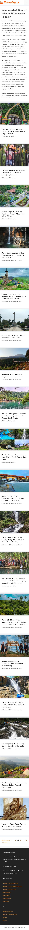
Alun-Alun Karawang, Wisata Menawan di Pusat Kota (13, 336)
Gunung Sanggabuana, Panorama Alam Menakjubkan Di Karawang (14, 663)
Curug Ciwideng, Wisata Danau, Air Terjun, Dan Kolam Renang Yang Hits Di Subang (14, 622)
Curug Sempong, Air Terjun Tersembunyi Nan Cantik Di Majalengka (13, 255)
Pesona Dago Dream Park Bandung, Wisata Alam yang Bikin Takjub (13, 213)
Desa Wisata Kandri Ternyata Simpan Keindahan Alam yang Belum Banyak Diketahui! (14, 580)
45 (21, 840)
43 (16, 840)
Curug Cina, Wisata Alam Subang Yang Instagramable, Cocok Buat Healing (13, 539)
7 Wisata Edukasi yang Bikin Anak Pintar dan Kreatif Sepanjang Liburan (13, 172)
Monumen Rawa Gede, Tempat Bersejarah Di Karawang (14, 825)
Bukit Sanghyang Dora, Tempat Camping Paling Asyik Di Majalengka (14, 785)
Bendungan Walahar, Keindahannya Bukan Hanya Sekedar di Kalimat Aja (13, 498)
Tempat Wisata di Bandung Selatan (12, 886)
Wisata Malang (7, 898)
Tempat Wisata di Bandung (10, 883)
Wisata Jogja (6, 895)
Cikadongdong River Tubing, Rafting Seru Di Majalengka (13, 744)
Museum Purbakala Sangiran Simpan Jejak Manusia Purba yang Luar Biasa (13, 131)
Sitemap (5, 920)
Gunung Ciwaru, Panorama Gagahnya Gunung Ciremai (12, 375)
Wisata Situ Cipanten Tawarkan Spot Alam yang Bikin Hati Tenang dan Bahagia (14, 415)
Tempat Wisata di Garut (9, 889)
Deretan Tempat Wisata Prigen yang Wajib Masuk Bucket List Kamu (14, 457)
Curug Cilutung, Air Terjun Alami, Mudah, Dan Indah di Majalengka (13, 704)
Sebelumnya (6, 840)
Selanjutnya (6, 843)
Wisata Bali (6, 901)
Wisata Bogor (7, 892)
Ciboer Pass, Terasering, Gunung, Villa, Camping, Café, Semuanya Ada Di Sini (14, 296)
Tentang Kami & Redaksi (10, 914)
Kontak (5, 917)
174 (26, 840)
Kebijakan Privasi (8, 911)
